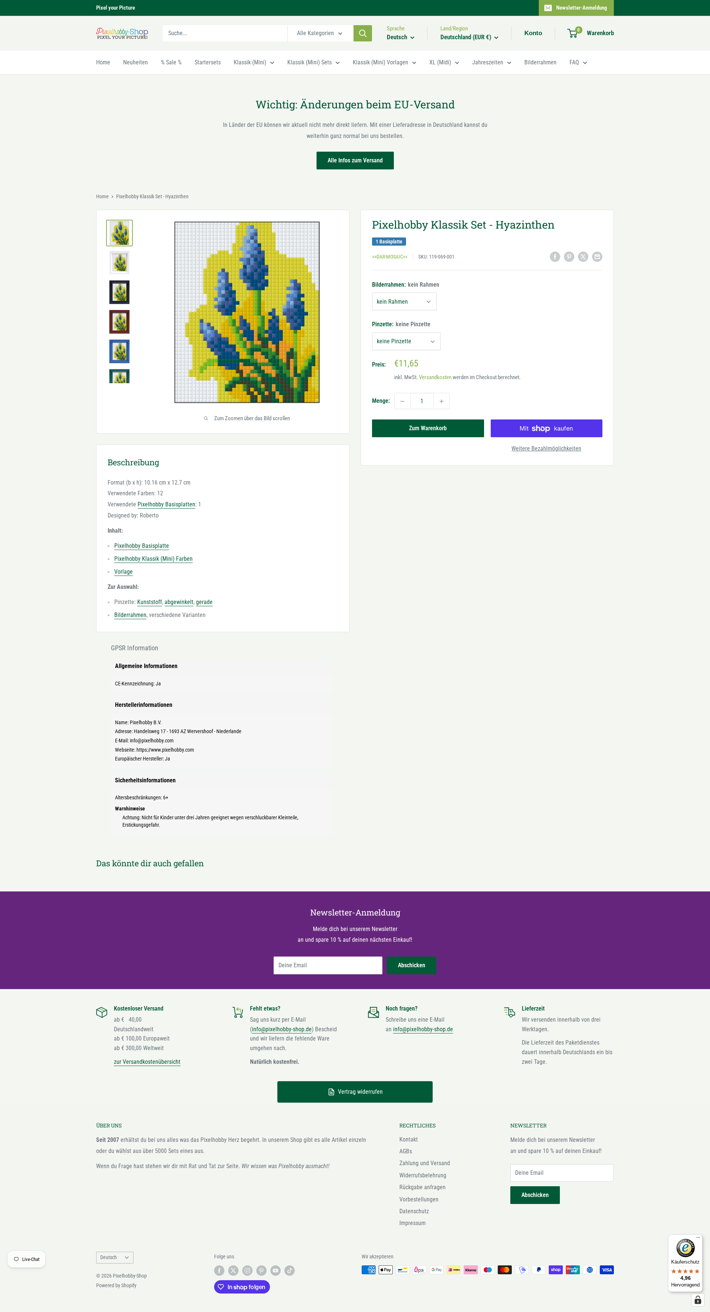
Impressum (412, 1223)
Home (103, 62)
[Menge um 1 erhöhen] (441, 401)
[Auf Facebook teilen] (555, 256)
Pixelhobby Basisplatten (166, 504)
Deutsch (108, 1257)
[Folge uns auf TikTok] (289, 1270)
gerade (204, 602)
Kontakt (408, 1139)
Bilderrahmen (540, 62)
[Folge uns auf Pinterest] (261, 1270)
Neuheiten (135, 62)
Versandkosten (435, 377)
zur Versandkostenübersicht (147, 1061)
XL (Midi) (440, 62)
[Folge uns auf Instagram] (247, 1270)
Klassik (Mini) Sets (309, 62)
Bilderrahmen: (405, 284)
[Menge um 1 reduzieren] (402, 401)
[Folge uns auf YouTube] (275, 1270)
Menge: (381, 401)
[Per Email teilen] (597, 256)
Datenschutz (414, 1211)
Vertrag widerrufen (360, 1091)
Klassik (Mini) (250, 62)
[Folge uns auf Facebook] (219, 1270)
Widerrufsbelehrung (422, 1175)
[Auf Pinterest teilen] (569, 256)
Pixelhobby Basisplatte (141, 545)
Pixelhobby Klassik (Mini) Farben (153, 558)
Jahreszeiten (487, 62)
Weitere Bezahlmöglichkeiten (546, 448)
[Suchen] (363, 33)
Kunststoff (149, 602)
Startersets (208, 62)
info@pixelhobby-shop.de (282, 1029)
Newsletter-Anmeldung (581, 7)
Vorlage (123, 571)
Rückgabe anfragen (422, 1187)
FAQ (574, 62)
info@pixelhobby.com (152, 740)
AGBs (405, 1151)
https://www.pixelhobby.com (165, 750)
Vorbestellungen (419, 1199)
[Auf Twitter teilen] (583, 256)
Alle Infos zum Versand (355, 160)
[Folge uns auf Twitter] (233, 1270)
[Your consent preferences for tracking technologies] (698, 1300)
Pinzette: (401, 324)
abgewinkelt (179, 602)
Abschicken (411, 965)
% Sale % (171, 62)
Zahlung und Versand (424, 1163)
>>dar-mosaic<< (390, 257)
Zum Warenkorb (428, 428)
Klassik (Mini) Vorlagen (380, 62)
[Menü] (698, 1239)
